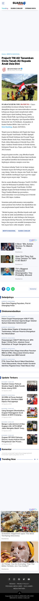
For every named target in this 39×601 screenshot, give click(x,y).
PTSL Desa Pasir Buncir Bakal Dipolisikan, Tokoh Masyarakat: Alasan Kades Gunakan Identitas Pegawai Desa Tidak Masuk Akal (19, 363)
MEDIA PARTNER (19, 588)
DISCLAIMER (28, 586)
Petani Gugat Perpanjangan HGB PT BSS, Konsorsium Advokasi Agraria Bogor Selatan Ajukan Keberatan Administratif (19, 321)
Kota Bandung (7, 127)
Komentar (32, 289)
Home (4, 54)
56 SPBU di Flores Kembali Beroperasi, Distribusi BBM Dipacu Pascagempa (12, 399)
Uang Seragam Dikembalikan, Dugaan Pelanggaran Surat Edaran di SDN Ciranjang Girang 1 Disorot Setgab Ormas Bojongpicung (13, 413)
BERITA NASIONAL (9, 231)
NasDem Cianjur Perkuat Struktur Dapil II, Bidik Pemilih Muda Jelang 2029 (13, 386)
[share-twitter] (8, 289)
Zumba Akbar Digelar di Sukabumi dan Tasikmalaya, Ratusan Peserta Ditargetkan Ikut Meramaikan (18, 331)
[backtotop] (19, 593)
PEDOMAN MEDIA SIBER (14, 586)
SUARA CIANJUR (16, 8)
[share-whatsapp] (13, 289)
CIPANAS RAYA (30, 8)
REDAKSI (12, 584)
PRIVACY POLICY (23, 584)
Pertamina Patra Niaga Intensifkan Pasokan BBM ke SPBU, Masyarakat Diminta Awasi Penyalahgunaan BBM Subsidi (19, 353)
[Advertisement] (19, 30)
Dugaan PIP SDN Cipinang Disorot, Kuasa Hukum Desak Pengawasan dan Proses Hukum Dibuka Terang (13, 439)
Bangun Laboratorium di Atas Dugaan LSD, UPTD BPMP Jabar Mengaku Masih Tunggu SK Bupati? (14, 426)
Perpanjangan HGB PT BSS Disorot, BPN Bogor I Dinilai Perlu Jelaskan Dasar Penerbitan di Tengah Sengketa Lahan (17, 342)
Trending (5, 8)
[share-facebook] (3, 289)
